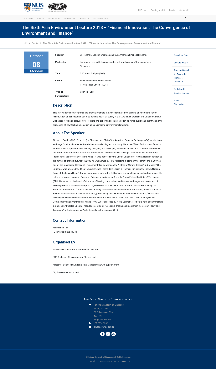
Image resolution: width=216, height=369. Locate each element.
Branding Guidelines (108, 361)
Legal (92, 361)
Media (172, 10)
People (40, 18)
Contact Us (184, 10)
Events (83, 18)
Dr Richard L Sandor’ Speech (181, 91)
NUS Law (142, 10)
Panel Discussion (179, 102)
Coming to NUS (158, 10)
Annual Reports (100, 18)
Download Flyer (181, 55)
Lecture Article (181, 63)
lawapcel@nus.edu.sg (104, 327)
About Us (28, 18)
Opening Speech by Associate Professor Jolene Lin (181, 76)
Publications (69, 18)
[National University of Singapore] (33, 7)
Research (52, 18)
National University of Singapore (100, 357)
